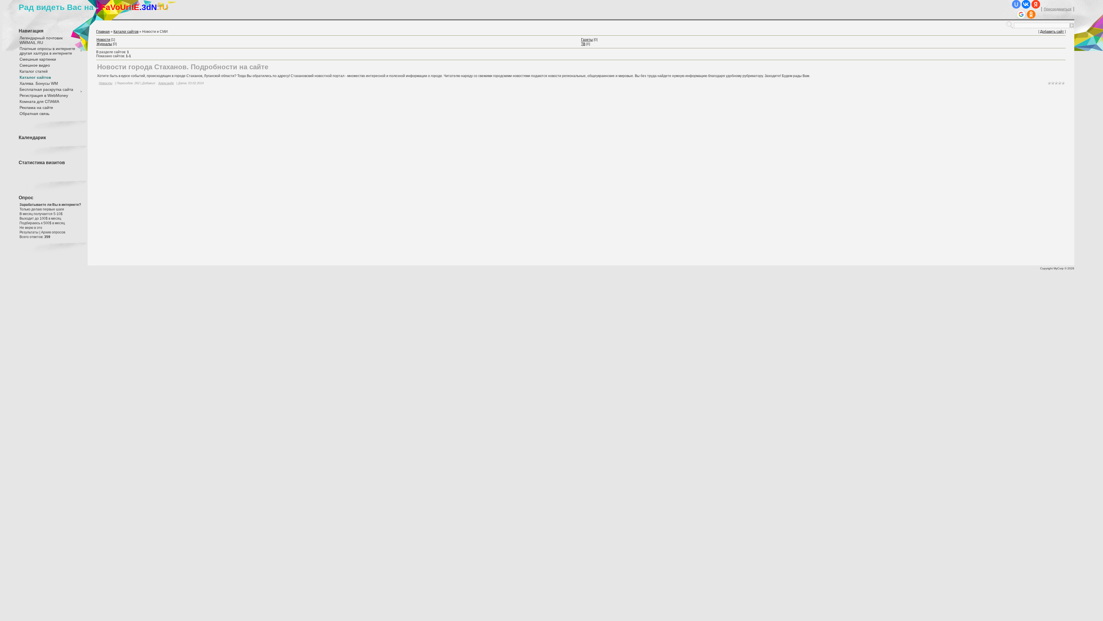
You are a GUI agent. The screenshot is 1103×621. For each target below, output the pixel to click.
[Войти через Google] (1021, 14)
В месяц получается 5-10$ (41, 214)
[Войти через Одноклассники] (1031, 14)
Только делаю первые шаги (42, 209)
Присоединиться (1057, 9)
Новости (103, 40)
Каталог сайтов (125, 32)
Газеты (587, 40)
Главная (103, 32)
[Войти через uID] (1016, 4)
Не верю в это (31, 228)
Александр (166, 83)
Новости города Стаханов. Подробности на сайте (182, 67)
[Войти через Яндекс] (1035, 4)
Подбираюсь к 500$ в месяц (42, 223)
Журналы (104, 44)
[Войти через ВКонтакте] (1026, 4)
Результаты (29, 232)
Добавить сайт (1052, 32)
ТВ (583, 44)
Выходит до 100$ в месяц (40, 218)
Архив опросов (53, 232)
